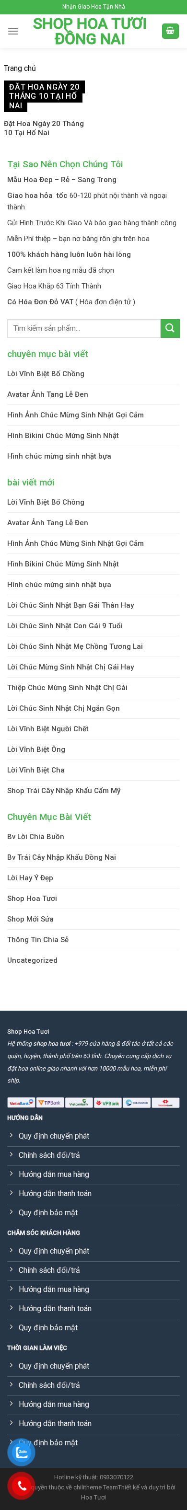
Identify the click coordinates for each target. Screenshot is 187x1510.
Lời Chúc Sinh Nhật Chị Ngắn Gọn (63, 708)
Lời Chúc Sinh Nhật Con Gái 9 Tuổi (65, 626)
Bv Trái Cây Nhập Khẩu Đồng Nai (61, 857)
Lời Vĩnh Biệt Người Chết (48, 729)
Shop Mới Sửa (30, 919)
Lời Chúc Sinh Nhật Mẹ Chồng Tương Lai (75, 646)
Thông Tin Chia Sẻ (38, 939)
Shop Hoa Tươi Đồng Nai (90, 31)
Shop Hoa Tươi (32, 898)
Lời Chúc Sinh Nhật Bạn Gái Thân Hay (70, 605)
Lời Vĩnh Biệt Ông (36, 749)
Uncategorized (32, 960)
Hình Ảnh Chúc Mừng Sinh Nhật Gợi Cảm (75, 415)
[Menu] (13, 31)
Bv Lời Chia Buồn (35, 836)
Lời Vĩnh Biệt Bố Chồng (45, 373)
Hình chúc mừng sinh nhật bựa (59, 456)
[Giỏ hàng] (170, 31)
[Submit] (170, 328)
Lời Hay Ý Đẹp (30, 878)
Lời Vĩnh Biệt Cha (36, 770)
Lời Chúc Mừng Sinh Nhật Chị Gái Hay (70, 667)
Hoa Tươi (93, 1497)
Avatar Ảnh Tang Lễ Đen (47, 394)
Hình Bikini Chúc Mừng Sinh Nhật (63, 435)
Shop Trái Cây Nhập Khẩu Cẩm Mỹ (63, 790)
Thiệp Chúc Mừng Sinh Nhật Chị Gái (67, 687)
